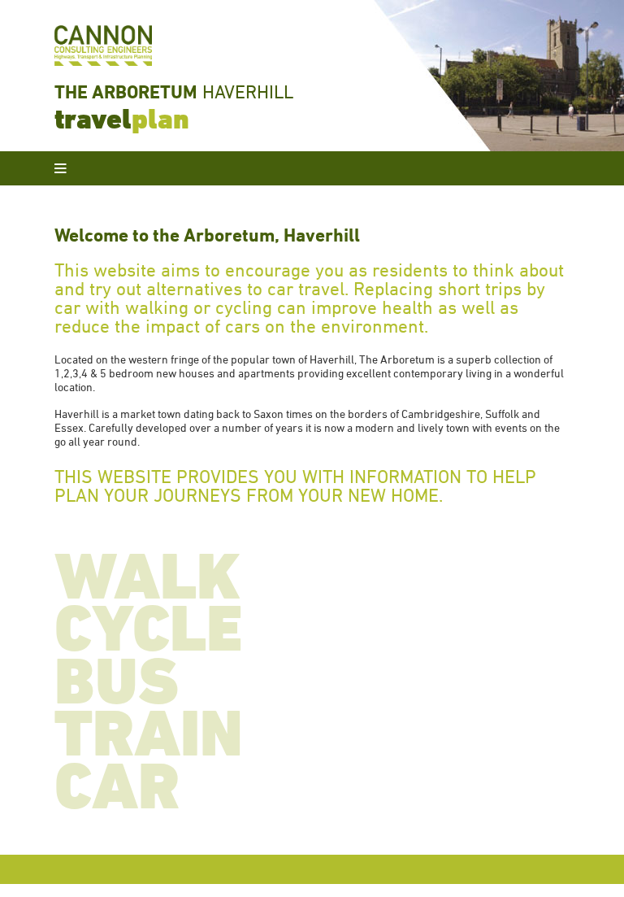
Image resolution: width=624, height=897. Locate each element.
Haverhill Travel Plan (499, 75)
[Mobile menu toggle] (60, 168)
